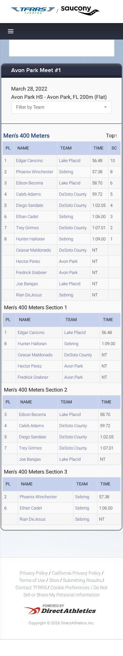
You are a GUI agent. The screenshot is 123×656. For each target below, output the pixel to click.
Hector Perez (28, 261)
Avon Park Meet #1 (36, 70)
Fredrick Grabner (31, 272)
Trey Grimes (27, 227)
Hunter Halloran (30, 238)
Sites (54, 580)
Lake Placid (69, 160)
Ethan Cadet (27, 216)
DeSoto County (73, 194)
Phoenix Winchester (34, 171)
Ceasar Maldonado (33, 250)
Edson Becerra (29, 182)
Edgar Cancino (29, 160)
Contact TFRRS (31, 587)
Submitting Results (82, 580)
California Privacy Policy (76, 573)
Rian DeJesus (29, 294)
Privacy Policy (34, 573)
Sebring (66, 171)
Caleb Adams (28, 194)
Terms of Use (32, 580)
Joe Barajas (27, 283)
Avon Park (68, 261)
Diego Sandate (29, 205)
